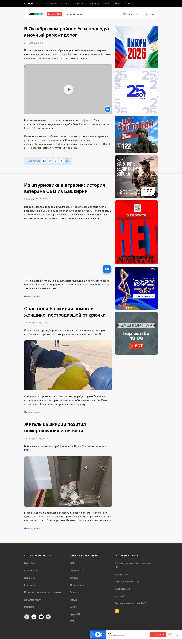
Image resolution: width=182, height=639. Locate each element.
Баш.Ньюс (30, 563)
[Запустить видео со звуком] (68, 89)
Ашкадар (95, 3)
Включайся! (121, 596)
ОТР (72, 621)
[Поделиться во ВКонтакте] (49, 160)
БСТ (39, 3)
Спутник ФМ (50, 3)
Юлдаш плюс (79, 3)
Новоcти (29, 3)
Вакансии (29, 577)
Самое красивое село (127, 581)
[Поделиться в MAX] (44, 160)
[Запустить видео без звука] (108, 109)
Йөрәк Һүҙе (121, 574)
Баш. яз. (133, 14)
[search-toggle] (153, 14)
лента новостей (75, 14)
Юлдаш (65, 3)
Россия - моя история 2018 (130, 603)
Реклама (29, 606)
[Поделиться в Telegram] (61, 160)
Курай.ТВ (128, 3)
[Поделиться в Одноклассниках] (55, 160)
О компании (31, 570)
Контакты (29, 585)
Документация (32, 599)
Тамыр (106, 3)
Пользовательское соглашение (42, 592)
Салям (117, 3)
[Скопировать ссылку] (67, 161)
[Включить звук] (107, 269)
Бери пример (122, 588)
